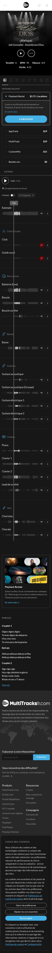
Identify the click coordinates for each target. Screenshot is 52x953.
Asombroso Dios (34, 44)
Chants (29, 789)
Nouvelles (31, 823)
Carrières (30, 819)
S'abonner (26, 119)
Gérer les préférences (26, 905)
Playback (6, 822)
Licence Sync (8, 803)
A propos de (32, 814)
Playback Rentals (10, 831)
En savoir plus (11, 111)
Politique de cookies (14, 944)
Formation (31, 802)
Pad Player (7, 827)
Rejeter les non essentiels (26, 911)
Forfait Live (7, 794)
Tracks (5, 817)
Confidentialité (34, 944)
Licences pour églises (12, 813)
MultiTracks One (10, 789)
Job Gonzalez (15, 44)
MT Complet (8, 808)
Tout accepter (26, 918)
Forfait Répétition (11, 799)
